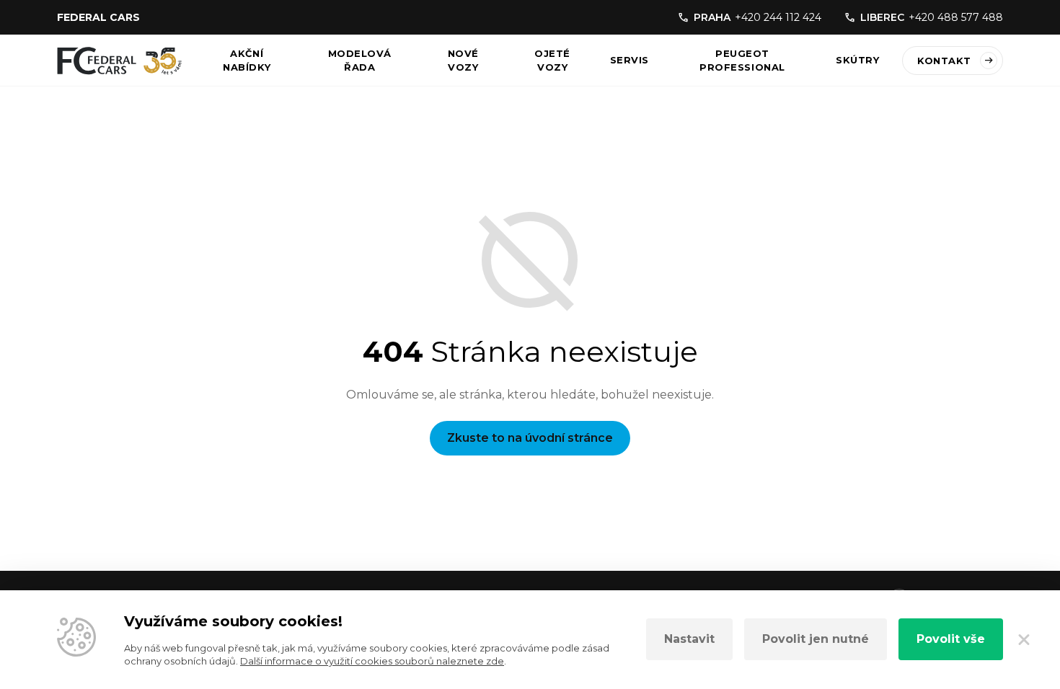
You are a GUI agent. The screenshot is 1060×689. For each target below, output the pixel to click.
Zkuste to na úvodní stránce (530, 438)
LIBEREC (931, 17)
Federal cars (98, 17)
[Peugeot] (119, 61)
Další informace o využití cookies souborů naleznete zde (372, 661)
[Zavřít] (1024, 639)
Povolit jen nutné (815, 639)
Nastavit (689, 639)
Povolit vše (951, 639)
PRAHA (757, 17)
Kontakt (944, 60)
